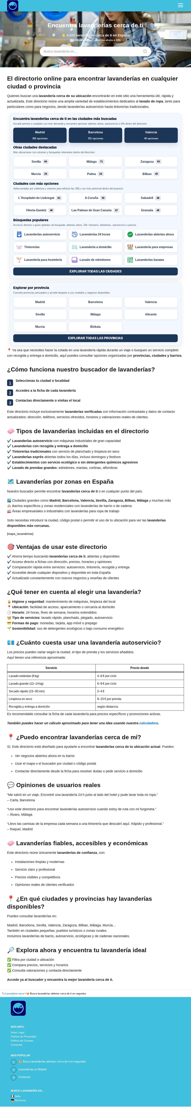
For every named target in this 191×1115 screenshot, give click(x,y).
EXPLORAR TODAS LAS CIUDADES (96, 271)
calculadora (148, 723)
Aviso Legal (17, 1032)
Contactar (16, 1044)
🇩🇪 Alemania (18, 1100)
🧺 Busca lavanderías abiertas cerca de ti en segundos (52, 1061)
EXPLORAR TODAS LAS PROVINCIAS (95, 338)
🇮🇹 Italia (15, 1096)
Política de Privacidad (23, 1036)
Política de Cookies (22, 1040)
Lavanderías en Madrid (32, 1069)
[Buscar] (144, 50)
